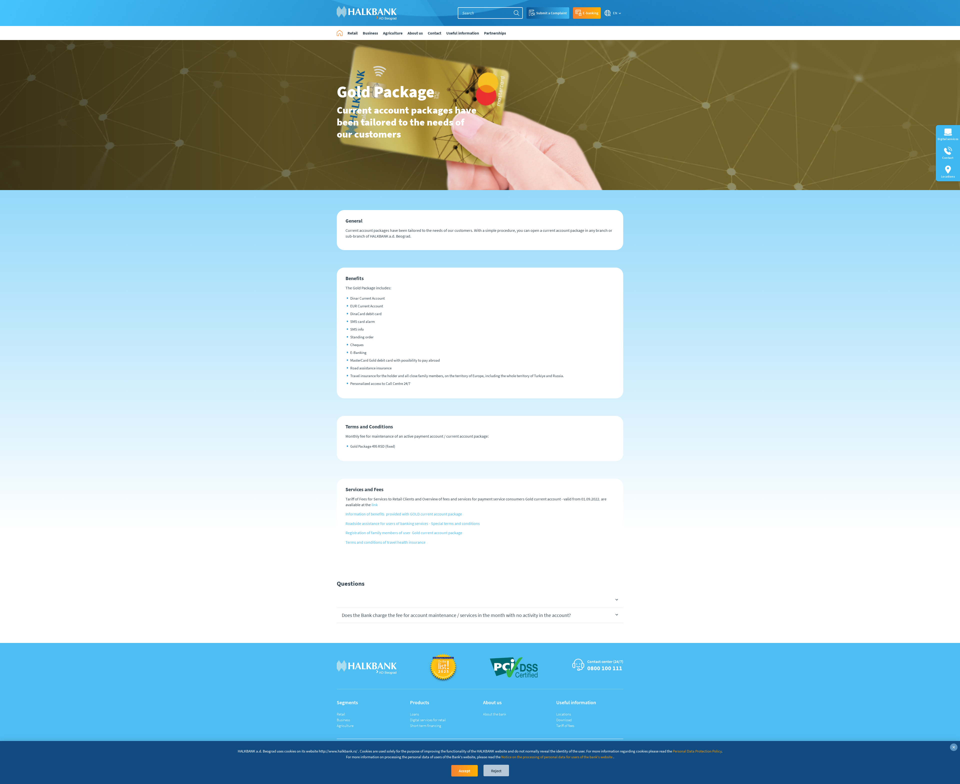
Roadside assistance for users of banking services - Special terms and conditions (413, 523)
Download (564, 719)
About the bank (494, 714)
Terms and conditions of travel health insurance (386, 542)
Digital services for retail (428, 719)
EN (615, 13)
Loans (414, 714)
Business (343, 719)
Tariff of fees (565, 725)
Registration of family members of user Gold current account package (404, 532)
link (375, 504)
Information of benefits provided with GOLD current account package (404, 513)
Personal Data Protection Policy (697, 751)
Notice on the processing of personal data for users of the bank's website (556, 756)
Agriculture (345, 725)
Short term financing (425, 725)
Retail (341, 714)
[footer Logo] (367, 666)
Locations (563, 714)
